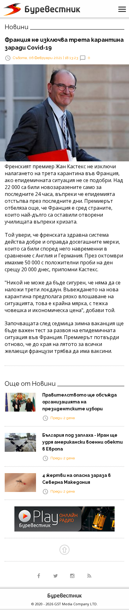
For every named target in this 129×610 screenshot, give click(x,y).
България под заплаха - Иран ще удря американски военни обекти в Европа (82, 442)
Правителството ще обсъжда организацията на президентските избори (79, 401)
